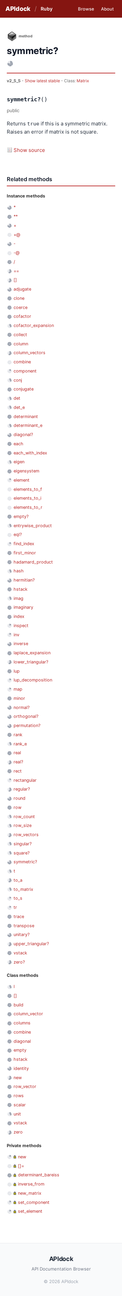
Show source (29, 150)
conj (18, 380)
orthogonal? (26, 716)
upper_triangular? (31, 943)
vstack (20, 952)
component (25, 371)
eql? (18, 534)
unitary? (21, 934)
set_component (33, 1202)
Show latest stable (43, 80)
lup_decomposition (33, 679)
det (17, 398)
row (17, 807)
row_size (23, 825)
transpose (24, 925)
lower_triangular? (31, 661)
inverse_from (31, 1184)
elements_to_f (28, 489)
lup (17, 671)
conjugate (24, 389)
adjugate (22, 289)
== (16, 271)
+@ (17, 234)
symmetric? (25, 861)
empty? (21, 516)
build (18, 1004)
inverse (21, 643)
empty (20, 1050)
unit (17, 1114)
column (21, 343)
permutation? (27, 725)
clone (19, 298)
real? (18, 761)
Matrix (83, 80)
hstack (20, 589)
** (16, 216)
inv (16, 634)
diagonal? (23, 434)
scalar (20, 1104)
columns (22, 1022)
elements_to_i (27, 498)
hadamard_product (33, 562)
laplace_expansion (32, 652)
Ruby (47, 9)
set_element (30, 1211)
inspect (21, 625)
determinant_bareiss (38, 1174)
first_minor (25, 552)
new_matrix (29, 1193)
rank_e (20, 743)
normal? (21, 707)
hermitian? (24, 580)
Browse (86, 9)
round (19, 798)
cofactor (22, 316)
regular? (22, 789)
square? (21, 853)
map (18, 689)
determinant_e (28, 425)
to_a (18, 880)
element (21, 480)
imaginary (23, 607)
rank (18, 734)
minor (19, 698)
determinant (26, 416)
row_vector (25, 1086)
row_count (24, 816)
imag (18, 598)
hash (19, 570)
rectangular (25, 780)
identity (21, 1068)
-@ (17, 252)
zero (18, 1132)
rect (18, 771)
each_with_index (30, 452)
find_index (24, 543)
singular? (23, 843)
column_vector (28, 1013)
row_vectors (26, 834)
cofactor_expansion (34, 325)
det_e (19, 407)
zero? (19, 962)
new (18, 1077)
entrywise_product (33, 525)
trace (19, 916)
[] (15, 279)
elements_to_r (28, 507)
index (19, 616)
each (18, 443)
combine (22, 361)
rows (19, 1095)
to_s (18, 898)
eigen (19, 461)
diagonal (22, 1041)
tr (15, 907)
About (107, 9)
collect (20, 334)
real (17, 752)
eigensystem (26, 470)
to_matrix (23, 889)
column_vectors (29, 352)
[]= (21, 1166)
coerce (20, 307)
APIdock (17, 8)
